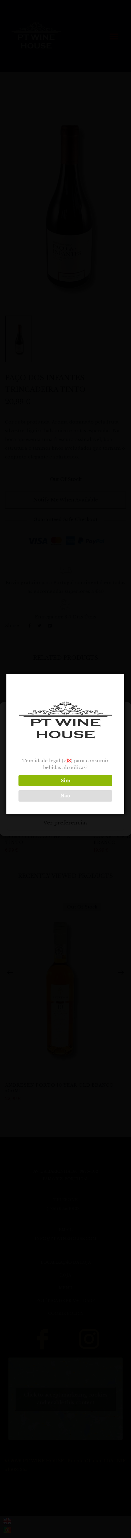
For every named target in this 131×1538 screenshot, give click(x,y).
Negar (65, 804)
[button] (121, 714)
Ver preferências (65, 822)
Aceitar (65, 785)
